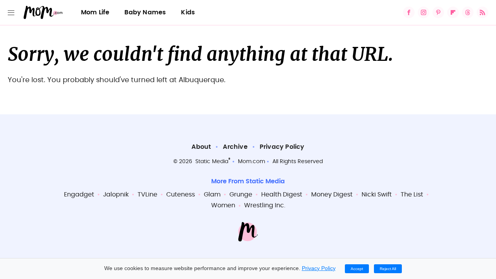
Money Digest (332, 194)
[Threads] (468, 12)
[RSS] (482, 12)
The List (412, 194)
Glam (212, 194)
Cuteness (180, 194)
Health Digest (281, 194)
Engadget (79, 194)
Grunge (240, 194)
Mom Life (95, 12)
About (201, 147)
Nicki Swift (377, 194)
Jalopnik (116, 194)
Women (223, 205)
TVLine (147, 194)
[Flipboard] (453, 12)
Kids (188, 12)
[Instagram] (423, 12)
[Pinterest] (438, 12)
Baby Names (145, 12)
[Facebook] (409, 12)
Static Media (211, 161)
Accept (357, 269)
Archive (235, 147)
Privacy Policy (282, 147)
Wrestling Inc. (264, 205)
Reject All (388, 269)
